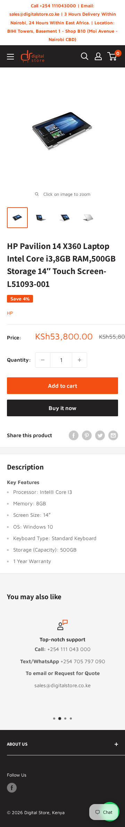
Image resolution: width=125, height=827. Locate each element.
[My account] (98, 56)
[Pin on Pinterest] (87, 435)
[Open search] (85, 56)
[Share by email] (113, 435)
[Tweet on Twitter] (100, 435)
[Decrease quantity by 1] (42, 360)
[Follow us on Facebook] (12, 788)
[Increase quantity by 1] (79, 360)
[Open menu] (10, 56)
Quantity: (19, 360)
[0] (112, 56)
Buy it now (62, 408)
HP (10, 313)
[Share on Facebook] (73, 435)
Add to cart (62, 386)
